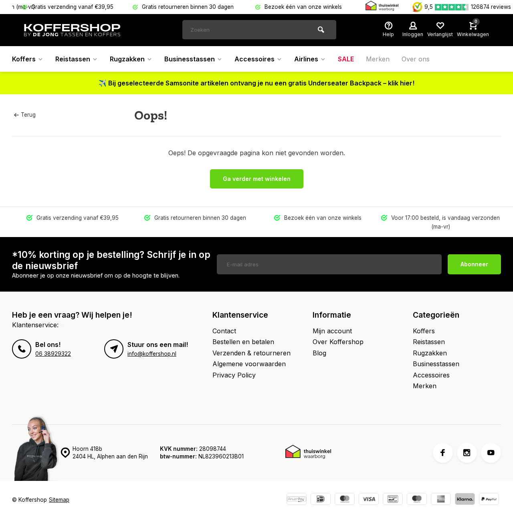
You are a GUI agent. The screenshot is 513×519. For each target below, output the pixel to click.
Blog (319, 353)
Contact (224, 331)
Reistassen (72, 59)
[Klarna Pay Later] (465, 500)
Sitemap (59, 500)
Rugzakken (127, 59)
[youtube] (491, 453)
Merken (378, 59)
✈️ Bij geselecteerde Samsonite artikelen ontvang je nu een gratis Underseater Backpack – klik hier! (256, 83)
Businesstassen (189, 59)
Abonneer (474, 264)
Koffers (24, 59)
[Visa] (369, 500)
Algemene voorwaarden (249, 364)
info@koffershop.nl (151, 354)
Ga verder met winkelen (257, 178)
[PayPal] (489, 500)
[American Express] (441, 500)
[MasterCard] (345, 500)
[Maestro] (417, 500)
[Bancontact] (393, 500)
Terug (28, 115)
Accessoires (254, 59)
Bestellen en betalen (243, 342)
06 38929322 (53, 354)
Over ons (416, 59)
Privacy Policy (234, 375)
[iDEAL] (321, 500)
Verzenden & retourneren (251, 353)
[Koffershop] (72, 30)
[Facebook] (443, 453)
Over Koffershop (338, 342)
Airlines (306, 59)
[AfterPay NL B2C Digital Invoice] (297, 500)
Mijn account (332, 331)
